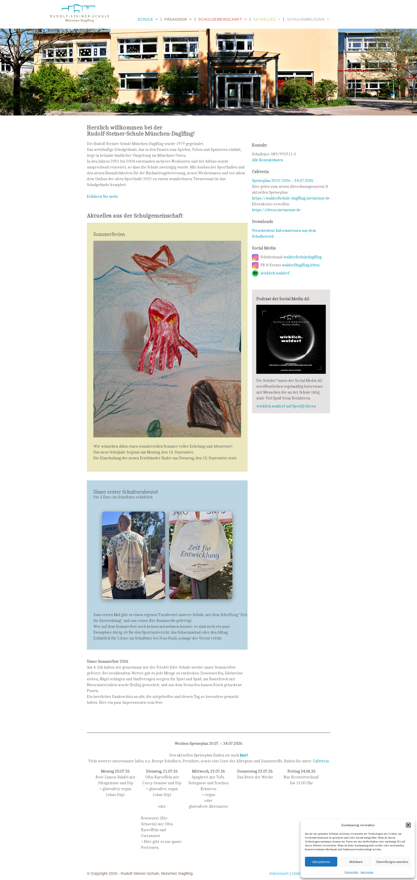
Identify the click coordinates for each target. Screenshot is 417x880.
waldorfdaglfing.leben (300, 265)
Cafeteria (321, 761)
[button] (408, 825)
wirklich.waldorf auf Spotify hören (286, 406)
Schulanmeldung (306, 19)
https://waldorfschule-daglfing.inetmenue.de (291, 198)
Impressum (367, 872)
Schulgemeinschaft (220, 19)
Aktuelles (264, 19)
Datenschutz (351, 872)
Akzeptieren (321, 862)
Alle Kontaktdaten (267, 160)
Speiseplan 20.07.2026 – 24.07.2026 (282, 180)
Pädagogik (175, 19)
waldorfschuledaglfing (302, 257)
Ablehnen (355, 862)
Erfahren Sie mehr (102, 196)
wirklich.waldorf (274, 273)
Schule (145, 19)
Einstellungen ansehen (392, 862)
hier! (244, 755)
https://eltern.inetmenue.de (276, 210)
